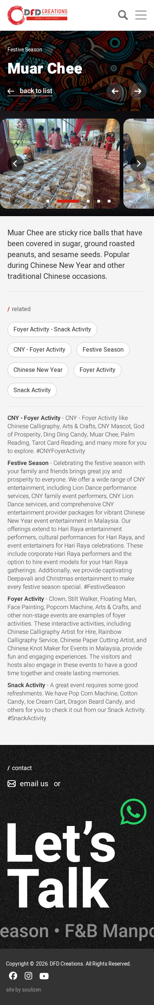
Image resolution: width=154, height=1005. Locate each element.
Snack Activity (32, 390)
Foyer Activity (98, 370)
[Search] (123, 15)
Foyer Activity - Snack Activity (52, 329)
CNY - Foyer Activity (39, 349)
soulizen (31, 990)
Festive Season (103, 349)
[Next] (138, 163)
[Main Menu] (141, 15)
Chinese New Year (37, 370)
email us (34, 783)
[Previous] (15, 163)
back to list (36, 91)
